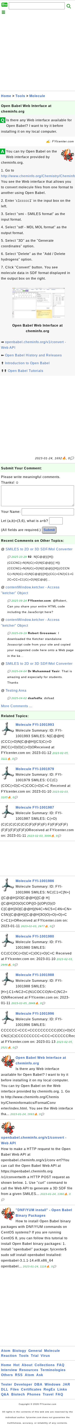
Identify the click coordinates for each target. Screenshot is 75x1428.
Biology (19, 1350)
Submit (49, 530)
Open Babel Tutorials (25, 371)
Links (62, 1389)
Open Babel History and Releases (33, 355)
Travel (48, 1394)
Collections (45, 1365)
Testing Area (16, 690)
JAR (66, 1384)
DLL (4, 1389)
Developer (23, 1384)
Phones (34, 1394)
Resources (28, 1370)
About (27, 1365)
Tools (20, 96)
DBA (38, 1384)
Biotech (18, 1394)
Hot (16, 1365)
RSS (19, 1375)
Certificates (31, 1389)
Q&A (5, 1394)
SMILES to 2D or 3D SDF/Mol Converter (39, 549)
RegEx (49, 1389)
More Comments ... (16, 706)
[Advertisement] (37, 53)
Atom (5, 1350)
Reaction (9, 1355)
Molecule (37, 96)
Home (6, 96)
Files (14, 1389)
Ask (39, 1375)
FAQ (60, 1365)
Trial (35, 1355)
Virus (45, 1355)
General (35, 1350)
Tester (6, 1384)
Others (7, 1375)
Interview (9, 1370)
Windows (53, 1384)
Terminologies (53, 1370)
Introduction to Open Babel (27, 363)
